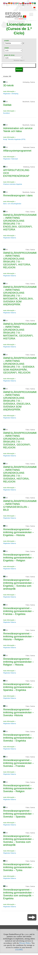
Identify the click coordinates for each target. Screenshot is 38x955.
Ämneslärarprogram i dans (18, 195)
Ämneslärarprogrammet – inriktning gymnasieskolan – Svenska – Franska (18, 763)
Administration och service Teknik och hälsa (17, 130)
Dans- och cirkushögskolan (12, 203)
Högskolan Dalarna (9, 238)
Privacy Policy (25, 943)
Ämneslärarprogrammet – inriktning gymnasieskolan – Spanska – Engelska (18, 687)
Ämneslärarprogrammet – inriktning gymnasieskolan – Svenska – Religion (18, 788)
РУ (25, 4)
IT (18, 4)
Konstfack (6, 113)
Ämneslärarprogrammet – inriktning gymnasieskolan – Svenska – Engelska (18, 737)
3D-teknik (8, 85)
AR (35, 4)
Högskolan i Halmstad (10, 159)
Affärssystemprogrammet (17, 150)
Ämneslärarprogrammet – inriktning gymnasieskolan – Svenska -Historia (18, 712)
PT (23, 4)
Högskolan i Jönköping (10, 93)
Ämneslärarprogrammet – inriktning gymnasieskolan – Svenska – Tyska (18, 867)
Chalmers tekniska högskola (12, 184)
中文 (34, 9)
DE (9, 4)
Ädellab (7, 104)
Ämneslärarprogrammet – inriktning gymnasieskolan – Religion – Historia (18, 661)
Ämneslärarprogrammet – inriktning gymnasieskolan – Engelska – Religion (18, 557)
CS (6, 4)
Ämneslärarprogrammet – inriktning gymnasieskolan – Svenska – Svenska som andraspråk (18, 840)
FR (14, 4)
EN (4, 4)
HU (16, 4)
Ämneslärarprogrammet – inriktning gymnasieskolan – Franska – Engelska (18, 611)
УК (32, 4)
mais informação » (9, 91)
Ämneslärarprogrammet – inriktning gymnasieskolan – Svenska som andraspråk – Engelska (18, 894)
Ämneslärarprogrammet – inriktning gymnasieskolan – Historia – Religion (18, 636)
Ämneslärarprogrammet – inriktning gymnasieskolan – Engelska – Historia (18, 532)
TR (30, 4)
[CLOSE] (19, 950)
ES (11, 4)
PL (21, 4)
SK (28, 4)
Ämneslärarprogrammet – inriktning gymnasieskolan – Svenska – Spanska (18, 813)
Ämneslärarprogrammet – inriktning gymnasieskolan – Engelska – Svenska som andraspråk (18, 584)
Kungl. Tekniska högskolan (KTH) (14, 139)
